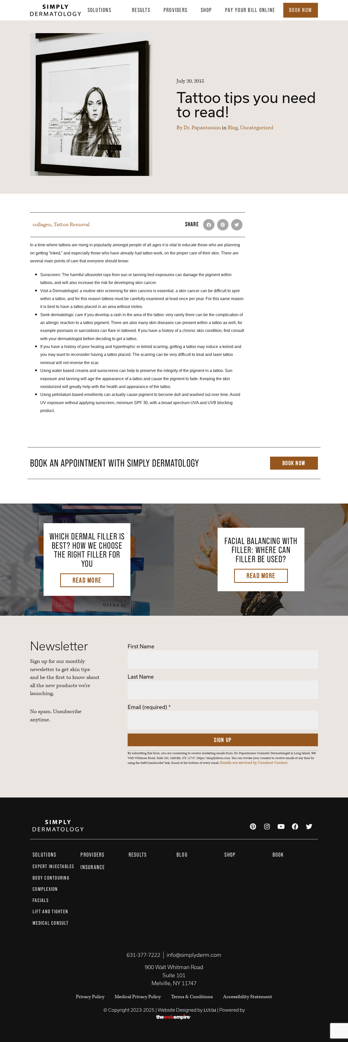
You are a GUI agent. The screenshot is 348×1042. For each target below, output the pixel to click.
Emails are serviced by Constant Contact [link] (253, 762)
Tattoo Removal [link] (71, 224)
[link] (55, 10)
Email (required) (149, 707)
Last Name (141, 677)
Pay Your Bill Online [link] (250, 10)
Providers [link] (176, 10)
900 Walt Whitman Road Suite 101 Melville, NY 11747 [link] (174, 975)
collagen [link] (42, 224)
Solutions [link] (99, 10)
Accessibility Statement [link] (247, 997)
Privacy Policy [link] (90, 997)
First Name (141, 646)
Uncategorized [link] (256, 127)
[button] (209, 224)
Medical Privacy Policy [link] (138, 997)
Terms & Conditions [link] (192, 997)
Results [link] (141, 10)
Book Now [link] (300, 10)
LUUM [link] (210, 1010)
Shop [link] (206, 10)
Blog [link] (233, 127)
